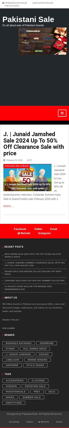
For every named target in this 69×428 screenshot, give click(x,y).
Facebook (13, 422)
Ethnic (10, 348)
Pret (37, 391)
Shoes (10, 397)
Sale (51, 391)
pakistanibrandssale (42, 2)
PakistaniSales (11, 5)
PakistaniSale (16, 391)
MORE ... (8, 206)
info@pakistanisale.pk (15, 2)
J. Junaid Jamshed (18, 354)
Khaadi (44, 354)
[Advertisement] (34, 76)
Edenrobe (47, 343)
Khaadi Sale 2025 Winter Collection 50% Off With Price (33, 272)
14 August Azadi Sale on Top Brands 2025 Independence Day (28, 287)
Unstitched (14, 402)
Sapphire (12, 365)
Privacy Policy (10, 320)
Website (44, 422)
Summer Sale (31, 397)
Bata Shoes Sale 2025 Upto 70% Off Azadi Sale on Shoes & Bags (33, 255)
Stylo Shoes (35, 365)
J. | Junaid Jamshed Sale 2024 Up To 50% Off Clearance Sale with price (33, 144)
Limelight (13, 359)
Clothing (38, 380)
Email (59, 422)
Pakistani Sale (35, 386)
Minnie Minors (37, 359)
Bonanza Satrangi (19, 343)
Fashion (11, 386)
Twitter (30, 422)
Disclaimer (8, 328)
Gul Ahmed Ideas (35, 348)
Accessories (15, 380)
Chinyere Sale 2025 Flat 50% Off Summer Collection (35, 281)
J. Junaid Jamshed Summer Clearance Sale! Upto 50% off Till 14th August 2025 (35, 264)
